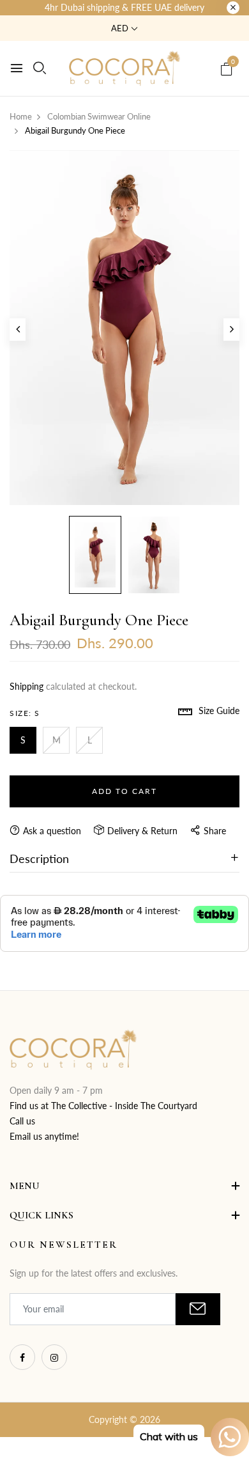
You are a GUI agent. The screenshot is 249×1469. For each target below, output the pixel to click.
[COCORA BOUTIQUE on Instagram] (54, 1357)
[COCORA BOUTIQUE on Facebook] (22, 1357)
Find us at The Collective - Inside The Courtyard (103, 1105)
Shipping (26, 686)
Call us (22, 1120)
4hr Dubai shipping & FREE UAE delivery (124, 7)
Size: (25, 713)
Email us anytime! (44, 1136)
